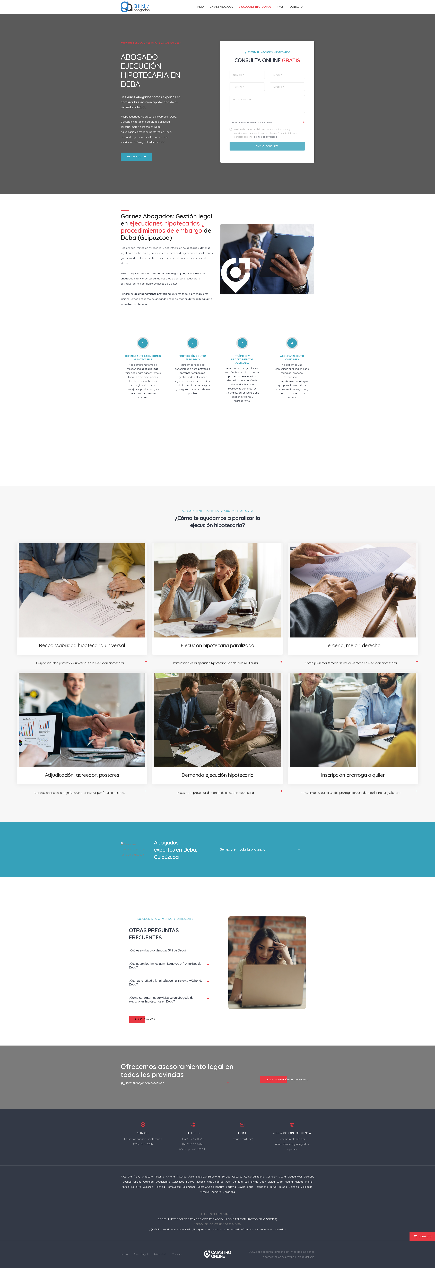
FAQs (280, 6)
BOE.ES (162, 1219)
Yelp (143, 1144)
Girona (137, 1181)
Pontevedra (174, 1186)
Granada (148, 1181)
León (263, 1181)
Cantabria (258, 1176)
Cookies (177, 1254)
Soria (250, 1186)
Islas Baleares (215, 1181)
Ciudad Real (295, 1176)
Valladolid (306, 1186)
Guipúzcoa (178, 1181)
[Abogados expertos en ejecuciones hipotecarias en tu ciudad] (135, 7)
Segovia (231, 1186)
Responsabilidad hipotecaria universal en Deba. (149, 116)
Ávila (191, 1176)
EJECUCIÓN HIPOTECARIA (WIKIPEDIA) (254, 1219)
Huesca (200, 1181)
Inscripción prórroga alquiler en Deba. (143, 142)
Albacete (147, 1176)
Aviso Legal (141, 1254)
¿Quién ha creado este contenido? (169, 1229)
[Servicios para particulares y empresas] (218, 1254)
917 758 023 (197, 1144)
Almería (170, 1176)
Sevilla (241, 1186)
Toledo (283, 1186)
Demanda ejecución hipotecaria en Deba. (145, 137)
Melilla (308, 1181)
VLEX (228, 1219)
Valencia (294, 1186)
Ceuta (282, 1176)
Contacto (296, 6)
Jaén (228, 1181)
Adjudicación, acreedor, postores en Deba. (146, 132)
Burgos (226, 1176)
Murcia (125, 1186)
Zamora (216, 1192)
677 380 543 (197, 1139)
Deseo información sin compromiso (287, 1079)
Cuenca (127, 1181)
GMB (136, 1144)
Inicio (200, 6)
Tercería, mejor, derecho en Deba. (141, 126)
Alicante (159, 1176)
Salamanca (189, 1186)
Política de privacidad (265, 136)
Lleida (271, 1181)
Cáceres (237, 1176)
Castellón (271, 1176)
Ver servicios (134, 156)
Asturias (181, 1176)
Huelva (190, 1181)
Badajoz (201, 1176)
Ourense (148, 1186)
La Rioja (238, 1181)
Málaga (299, 1181)
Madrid (289, 1181)
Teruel (273, 1186)
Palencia (160, 1186)
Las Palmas (251, 1181)
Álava (137, 1176)
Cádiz (247, 1176)
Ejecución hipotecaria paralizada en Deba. (145, 121)
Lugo (280, 1181)
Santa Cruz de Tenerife (210, 1186)
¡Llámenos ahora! (145, 1019)
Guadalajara (162, 1181)
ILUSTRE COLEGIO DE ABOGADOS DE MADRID (195, 1219)
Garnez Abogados (221, 6)
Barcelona (213, 1176)
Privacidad (160, 1254)
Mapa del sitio (306, 1256)
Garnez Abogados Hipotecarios (143, 1139)
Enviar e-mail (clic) (242, 1139)
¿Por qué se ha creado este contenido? (215, 1229)
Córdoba (309, 1176)
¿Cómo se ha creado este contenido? (263, 1229)
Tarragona (261, 1186)
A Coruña (126, 1176)
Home (124, 1254)
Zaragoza (229, 1192)
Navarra (136, 1186)
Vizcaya (205, 1192)
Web (150, 1144)
